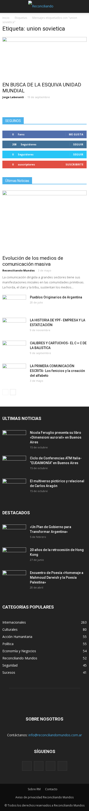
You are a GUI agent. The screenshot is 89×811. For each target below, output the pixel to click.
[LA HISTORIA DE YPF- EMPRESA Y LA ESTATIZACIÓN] (14, 326)
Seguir (78, 144)
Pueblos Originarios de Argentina (56, 297)
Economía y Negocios (19, 651)
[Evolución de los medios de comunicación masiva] (44, 221)
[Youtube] (62, 766)
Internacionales (14, 622)
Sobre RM (34, 789)
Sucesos (8, 672)
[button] (82, 6)
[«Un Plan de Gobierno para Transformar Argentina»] (14, 533)
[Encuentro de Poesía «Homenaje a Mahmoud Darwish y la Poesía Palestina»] (14, 578)
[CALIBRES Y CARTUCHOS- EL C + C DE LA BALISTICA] (14, 349)
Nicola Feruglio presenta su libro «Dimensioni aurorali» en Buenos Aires (55, 437)
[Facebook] (27, 766)
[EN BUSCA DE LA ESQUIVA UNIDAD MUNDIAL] (44, 58)
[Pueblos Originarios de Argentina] (14, 303)
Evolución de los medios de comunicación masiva (32, 261)
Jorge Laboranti (13, 97)
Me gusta (76, 134)
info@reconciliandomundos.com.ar (55, 735)
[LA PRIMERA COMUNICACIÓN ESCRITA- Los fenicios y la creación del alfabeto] (14, 372)
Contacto (51, 789)
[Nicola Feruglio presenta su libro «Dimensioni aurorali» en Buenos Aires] (14, 438)
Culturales (10, 629)
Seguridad (10, 665)
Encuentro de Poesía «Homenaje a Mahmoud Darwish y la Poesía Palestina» (56, 577)
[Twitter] (50, 766)
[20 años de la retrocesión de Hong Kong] (14, 555)
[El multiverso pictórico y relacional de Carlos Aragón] (14, 487)
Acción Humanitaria (17, 636)
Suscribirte (74, 164)
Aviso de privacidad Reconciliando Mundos (44, 797)
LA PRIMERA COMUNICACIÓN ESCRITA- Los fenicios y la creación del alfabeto (57, 370)
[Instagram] (38, 766)
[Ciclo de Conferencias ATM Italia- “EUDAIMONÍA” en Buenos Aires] (14, 464)
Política (8, 643)
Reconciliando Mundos (18, 270)
